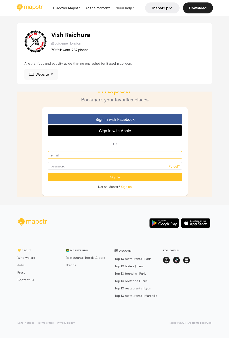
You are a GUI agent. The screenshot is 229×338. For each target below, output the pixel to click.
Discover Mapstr (66, 8)
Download (198, 8)
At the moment (97, 8)
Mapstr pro (162, 8)
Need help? (124, 8)
